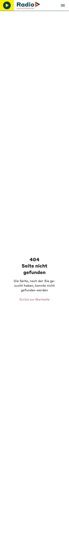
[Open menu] (63, 5)
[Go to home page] (28, 5)
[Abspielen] (7, 5)
